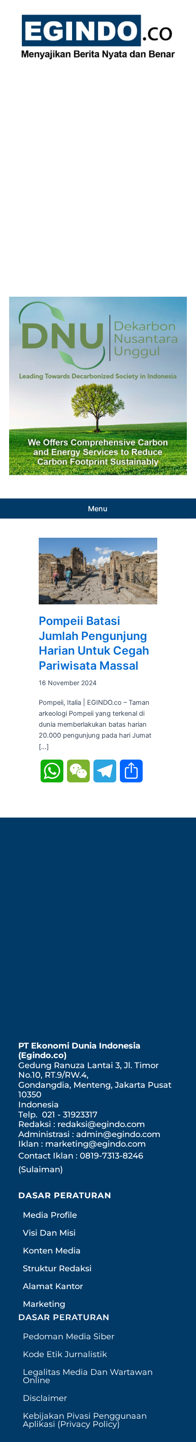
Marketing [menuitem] (44, 1304)
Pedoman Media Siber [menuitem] (68, 1337)
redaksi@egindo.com (101, 1124)
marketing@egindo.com (95, 1144)
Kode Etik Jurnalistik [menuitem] (65, 1354)
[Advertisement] (98, 176)
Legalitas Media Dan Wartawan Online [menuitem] (88, 1376)
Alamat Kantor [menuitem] (53, 1286)
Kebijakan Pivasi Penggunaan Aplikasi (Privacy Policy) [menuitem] (85, 1420)
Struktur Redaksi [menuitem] (57, 1269)
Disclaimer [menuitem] (45, 1398)
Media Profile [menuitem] (50, 1215)
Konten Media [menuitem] (52, 1251)
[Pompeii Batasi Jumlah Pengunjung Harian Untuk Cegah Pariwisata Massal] (98, 570)
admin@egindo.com (118, 1134)
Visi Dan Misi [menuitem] (49, 1233)
